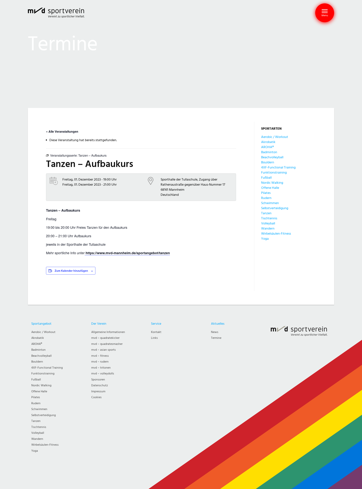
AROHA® (267, 147)
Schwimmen (270, 203)
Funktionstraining (274, 172)
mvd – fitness (100, 356)
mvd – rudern (100, 362)
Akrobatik (268, 142)
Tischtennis (269, 218)
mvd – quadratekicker (105, 338)
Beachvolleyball (272, 157)
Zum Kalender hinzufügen (71, 270)
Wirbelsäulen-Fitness (276, 233)
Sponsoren (98, 380)
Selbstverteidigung (274, 208)
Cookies (96, 397)
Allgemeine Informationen (108, 332)
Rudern (266, 198)
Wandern (268, 228)
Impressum (98, 391)
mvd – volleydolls (102, 374)
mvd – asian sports (103, 350)
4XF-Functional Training (278, 167)
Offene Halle (270, 187)
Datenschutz (99, 385)
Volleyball (268, 223)
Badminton (269, 152)
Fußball (266, 177)
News (214, 332)
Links (154, 338)
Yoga (265, 238)
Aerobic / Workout (274, 137)
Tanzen (266, 213)
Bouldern (267, 162)
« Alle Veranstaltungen (62, 131)
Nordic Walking (272, 182)
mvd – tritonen (101, 368)
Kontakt (156, 332)
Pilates (266, 193)
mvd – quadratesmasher (107, 344)
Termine (216, 338)
